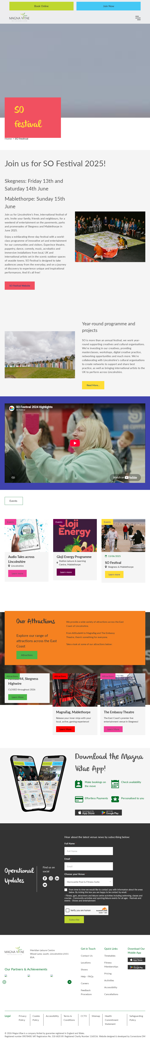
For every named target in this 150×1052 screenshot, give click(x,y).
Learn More (17, 697)
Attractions (27, 655)
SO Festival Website (19, 285)
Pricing (107, 973)
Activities (109, 980)
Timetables (109, 955)
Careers (85, 983)
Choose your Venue (75, 874)
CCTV (84, 1015)
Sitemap (96, 1015)
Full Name (70, 843)
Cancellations (111, 994)
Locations (86, 962)
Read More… (93, 385)
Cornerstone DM (137, 1036)
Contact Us (87, 955)
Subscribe (74, 919)
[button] (69, 982)
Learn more (17, 573)
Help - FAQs (87, 976)
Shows (84, 969)
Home (8, 138)
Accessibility (110, 987)
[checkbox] (14, 501)
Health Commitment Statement (111, 1019)
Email (68, 858)
